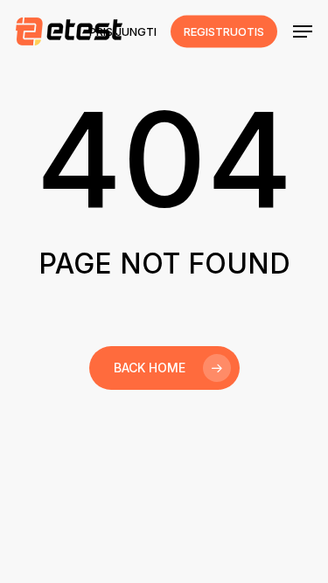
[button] (302, 31)
